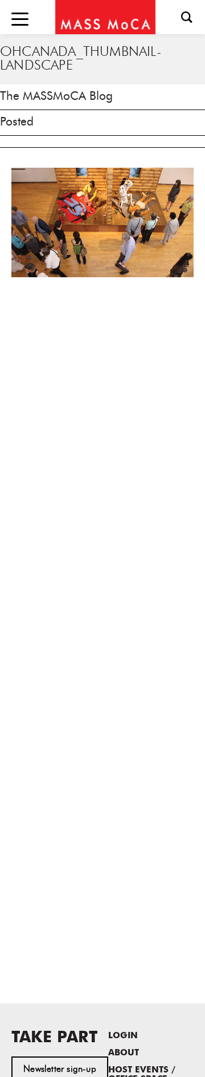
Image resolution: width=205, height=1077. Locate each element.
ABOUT (123, 1053)
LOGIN (123, 1036)
